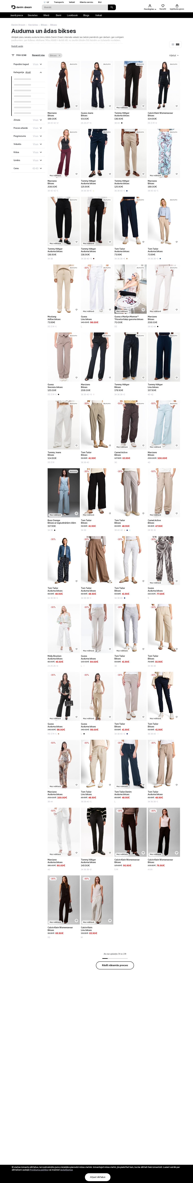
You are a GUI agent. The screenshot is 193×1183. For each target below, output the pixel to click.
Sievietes (33, 15)
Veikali (72, 2)
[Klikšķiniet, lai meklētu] (112, 7)
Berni (58, 15)
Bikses (44, 25)
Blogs (86, 15)
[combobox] (174, 55)
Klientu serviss (86, 2)
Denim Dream (18, 25)
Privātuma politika (39, 1170)
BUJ (99, 2)
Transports (59, 2)
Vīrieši (46, 15)
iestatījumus (66, 1170)
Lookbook (72, 15)
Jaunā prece (16, 15)
